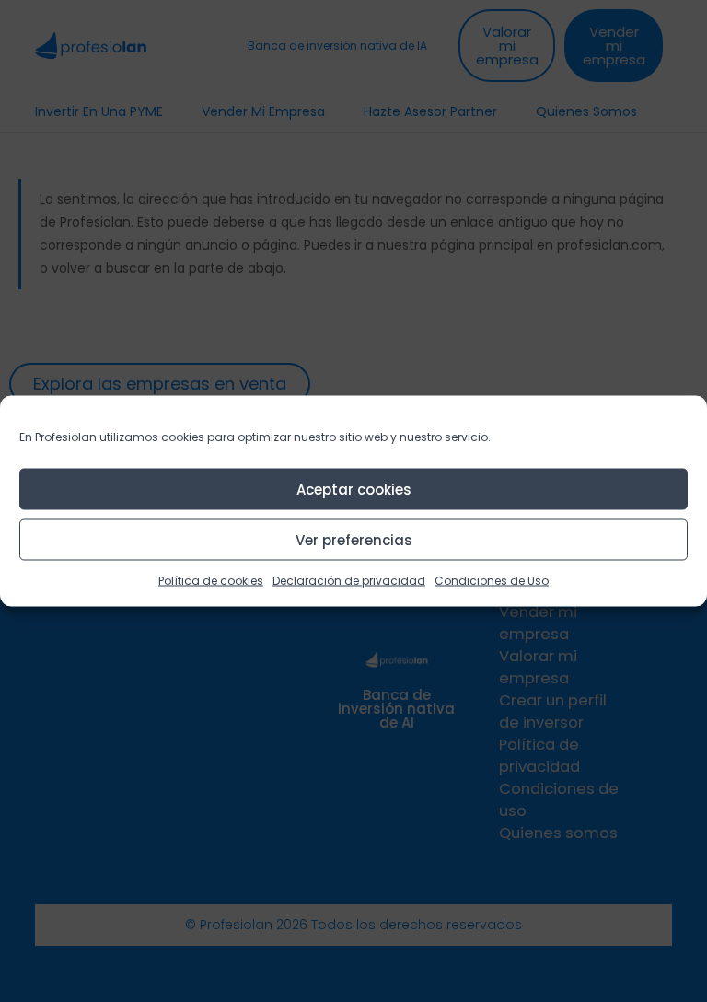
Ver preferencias (354, 539)
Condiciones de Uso (492, 580)
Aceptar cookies (353, 488)
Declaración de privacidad (348, 580)
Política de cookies (210, 580)
